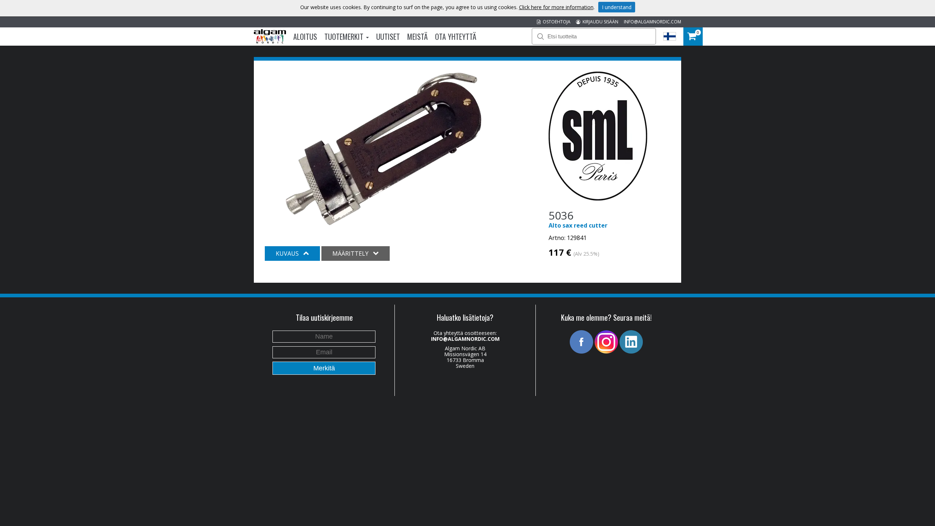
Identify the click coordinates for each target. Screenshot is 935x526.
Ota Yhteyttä (455, 36)
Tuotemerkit (344, 36)
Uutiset (388, 36)
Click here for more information (556, 7)
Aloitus (305, 36)
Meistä (417, 36)
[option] (383, 149)
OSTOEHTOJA (555, 22)
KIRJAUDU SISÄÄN (599, 22)
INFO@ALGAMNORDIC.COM (652, 22)
